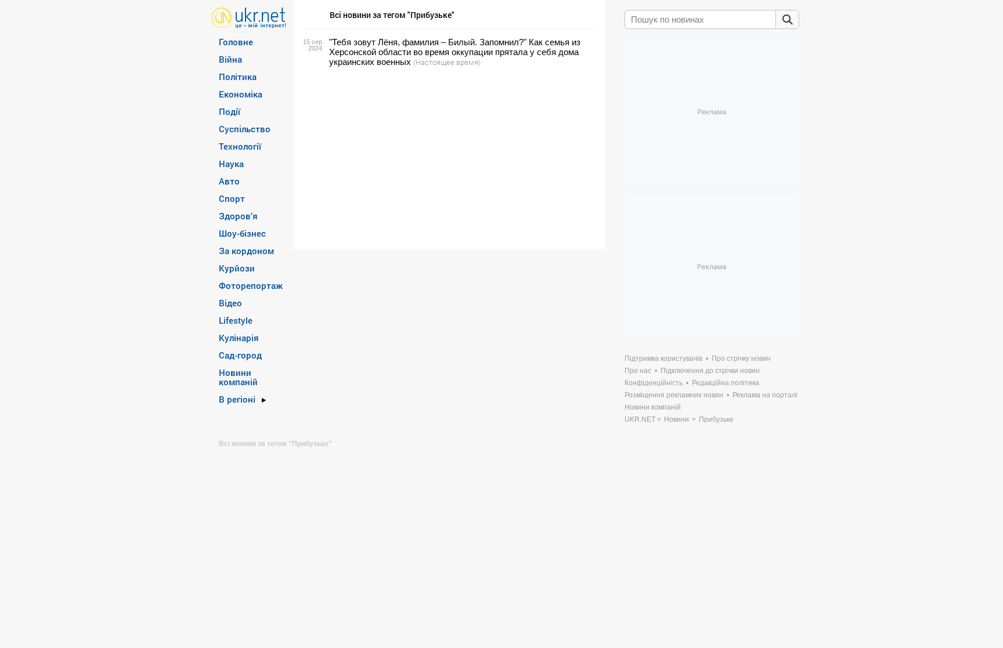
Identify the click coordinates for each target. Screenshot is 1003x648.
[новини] (248, 17)
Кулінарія (239, 337)
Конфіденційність (654, 383)
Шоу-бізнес (242, 233)
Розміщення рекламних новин (674, 395)
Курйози (237, 268)
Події (229, 111)
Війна (230, 59)
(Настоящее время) (447, 62)
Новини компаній (238, 377)
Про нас (638, 371)
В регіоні (237, 399)
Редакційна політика (725, 383)
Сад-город (240, 355)
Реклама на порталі (765, 395)
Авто (229, 181)
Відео (230, 302)
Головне (236, 41)
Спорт (232, 198)
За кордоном (246, 250)
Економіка (240, 94)
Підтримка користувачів (663, 358)
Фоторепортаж (251, 285)
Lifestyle (235, 320)
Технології (240, 146)
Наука (231, 163)
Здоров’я (238, 215)
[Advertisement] (447, 158)
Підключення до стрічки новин (710, 371)
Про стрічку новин (741, 358)
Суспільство (244, 128)
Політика (238, 76)
